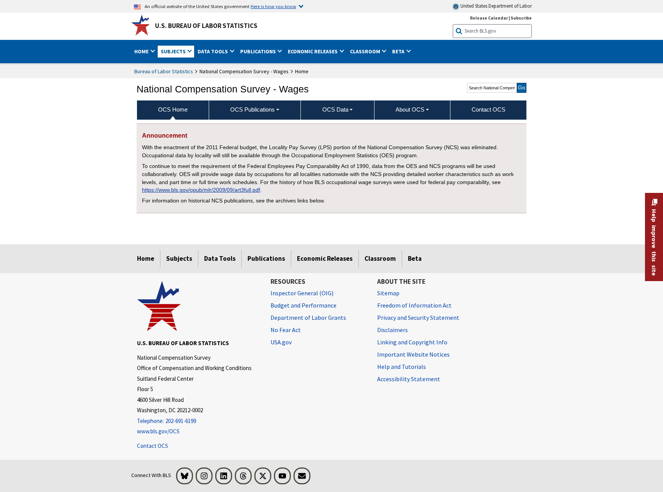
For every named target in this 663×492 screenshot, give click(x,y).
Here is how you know (273, 6)
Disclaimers (392, 330)
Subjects (179, 258)
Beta (415, 258)
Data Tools (220, 258)
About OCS (410, 109)
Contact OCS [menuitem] (488, 109)
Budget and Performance (303, 305)
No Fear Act (285, 330)
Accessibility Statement (408, 379)
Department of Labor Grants (308, 317)
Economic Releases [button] (313, 51)
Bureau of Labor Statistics (163, 71)
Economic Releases (325, 258)
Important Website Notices (413, 354)
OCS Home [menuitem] (173, 109)
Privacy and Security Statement (418, 317)
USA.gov (281, 342)
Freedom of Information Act (414, 305)
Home (145, 258)
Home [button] (142, 51)
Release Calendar (489, 18)
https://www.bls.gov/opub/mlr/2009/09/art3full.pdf (201, 190)
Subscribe (521, 18)
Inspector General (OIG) (301, 293)
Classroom (380, 258)
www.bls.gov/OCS (158, 431)
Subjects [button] (174, 51)
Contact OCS (152, 445)
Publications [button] (258, 51)
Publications (266, 258)
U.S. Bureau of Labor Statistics (206, 25)
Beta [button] (399, 51)
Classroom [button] (365, 51)
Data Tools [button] (213, 51)
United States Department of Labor (495, 6)
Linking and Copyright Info (412, 342)
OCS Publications (252, 109)
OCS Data (335, 109)
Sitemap (388, 293)
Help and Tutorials (401, 366)
